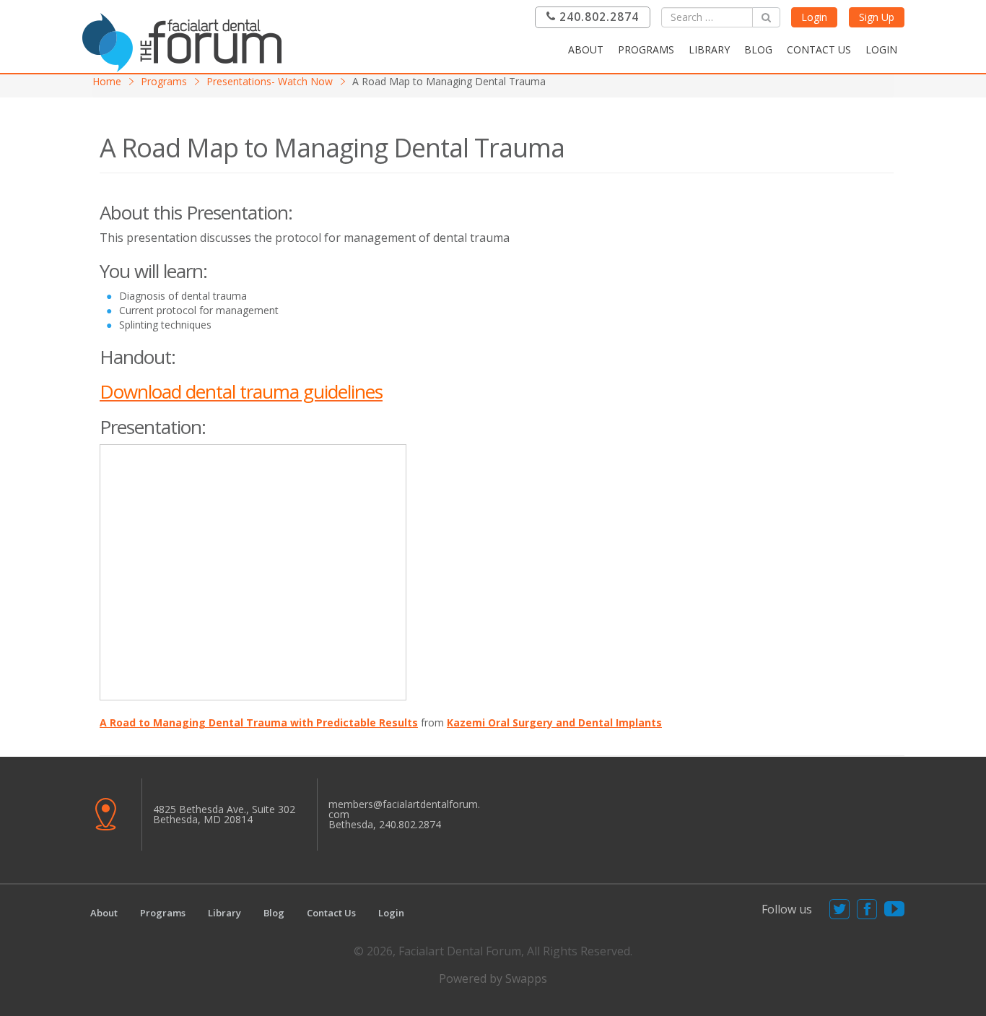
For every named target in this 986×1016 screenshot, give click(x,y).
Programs (646, 49)
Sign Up (876, 17)
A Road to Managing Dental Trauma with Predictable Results (259, 722)
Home (106, 81)
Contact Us (819, 49)
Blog (758, 49)
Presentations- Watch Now (269, 81)
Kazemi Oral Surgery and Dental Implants (554, 722)
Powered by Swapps (493, 978)
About (585, 49)
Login (814, 17)
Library (709, 49)
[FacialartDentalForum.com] (186, 41)
